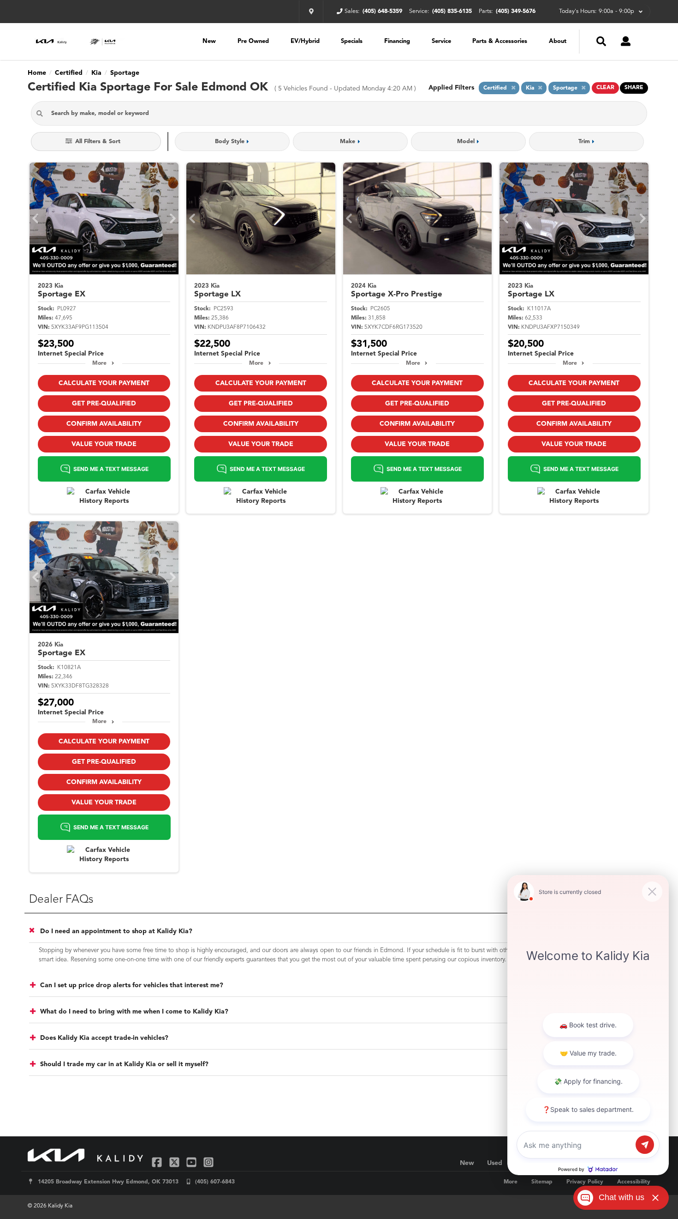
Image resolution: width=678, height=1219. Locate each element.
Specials (352, 41)
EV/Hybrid (305, 41)
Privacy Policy (584, 1182)
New (209, 41)
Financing (397, 41)
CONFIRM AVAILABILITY (104, 424)
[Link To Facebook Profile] (158, 1162)
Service (441, 41)
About (557, 41)
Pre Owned (253, 41)
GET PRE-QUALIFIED (104, 403)
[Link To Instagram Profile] (208, 1162)
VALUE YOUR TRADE (104, 444)
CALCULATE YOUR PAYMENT (104, 383)
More (99, 363)
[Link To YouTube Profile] (192, 1162)
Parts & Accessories (499, 41)
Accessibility (633, 1182)
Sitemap (542, 1182)
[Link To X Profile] (175, 1162)
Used (494, 1163)
